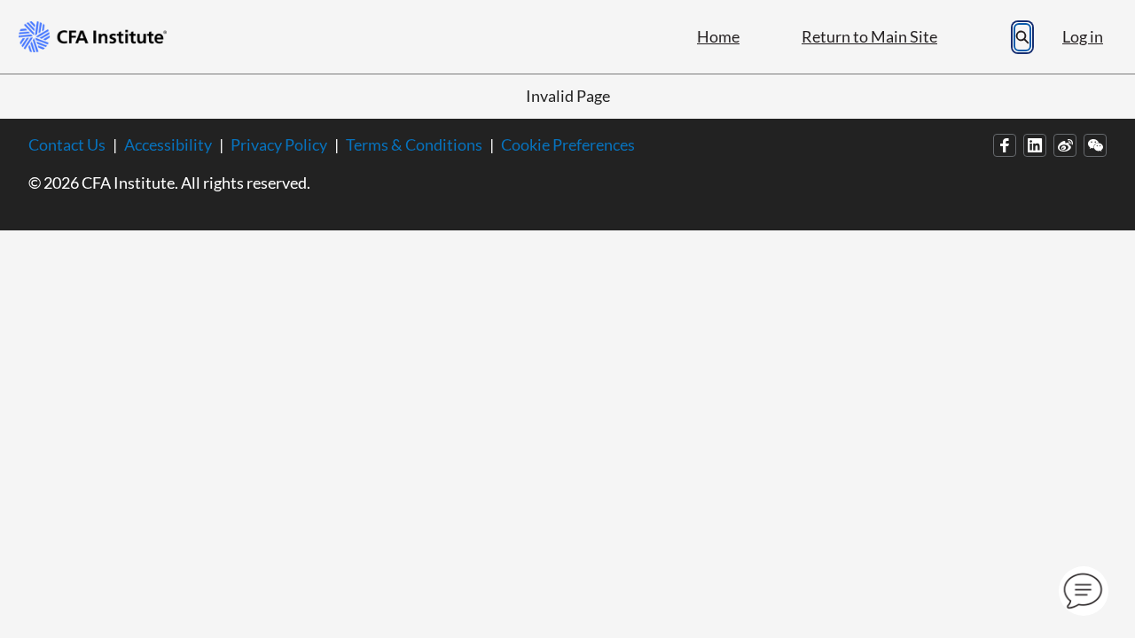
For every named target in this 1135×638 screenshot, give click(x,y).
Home (718, 36)
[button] (1083, 591)
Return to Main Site (869, 36)
